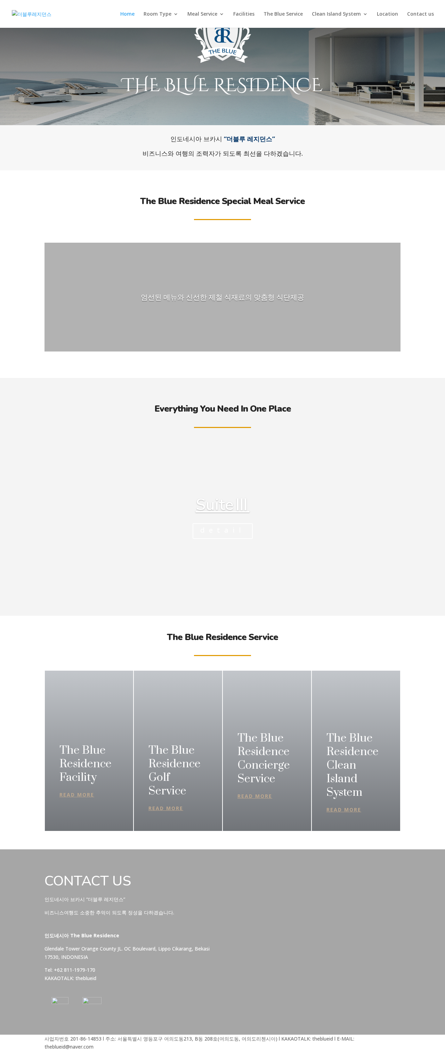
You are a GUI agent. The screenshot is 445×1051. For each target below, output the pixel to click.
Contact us (420, 14)
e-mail (239, 895)
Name (239, 881)
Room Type (157, 14)
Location (387, 14)
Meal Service (202, 14)
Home (127, 14)
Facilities (243, 14)
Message (242, 932)
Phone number (249, 908)
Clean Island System (336, 14)
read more (76, 794)
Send (253, 967)
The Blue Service (283, 14)
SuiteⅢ (223, 505)
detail (222, 530)
